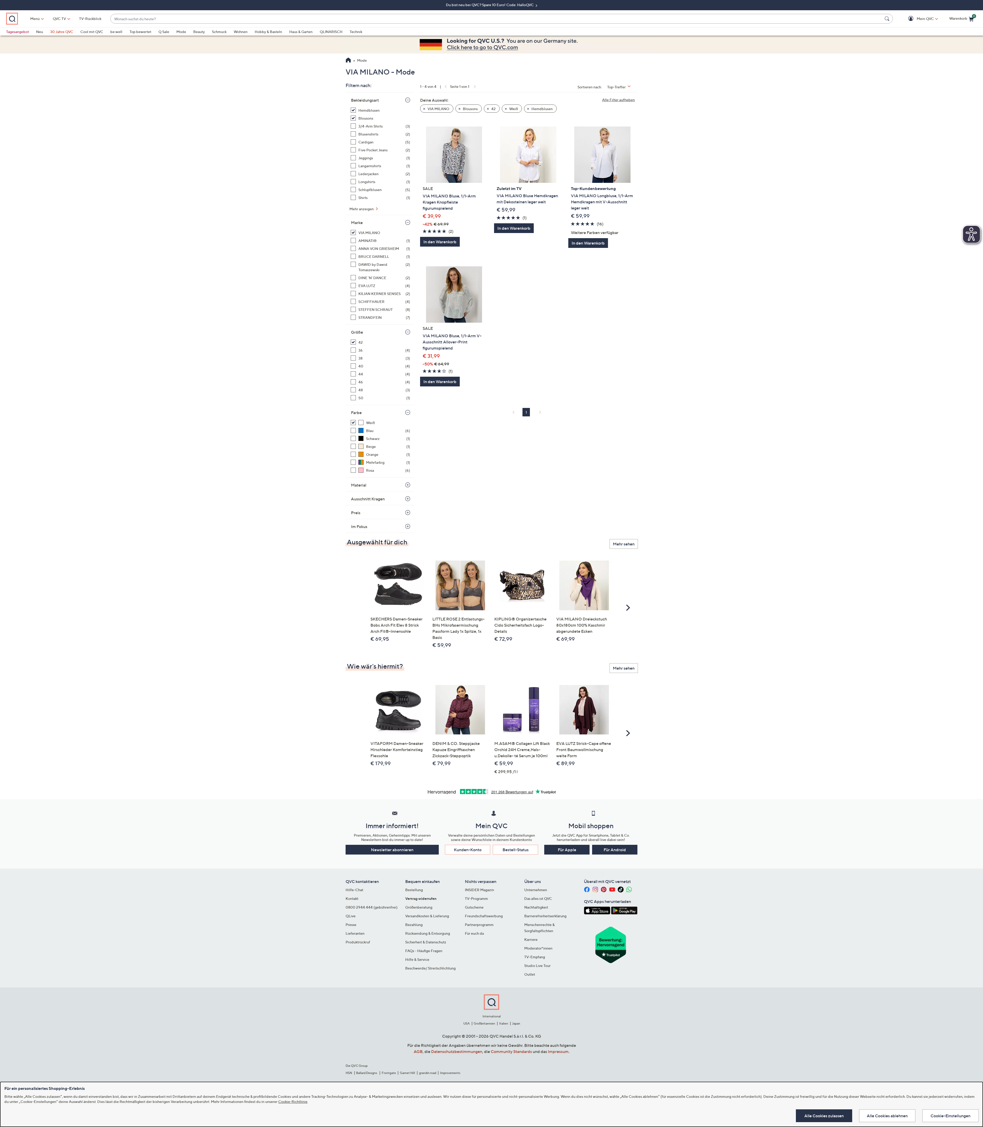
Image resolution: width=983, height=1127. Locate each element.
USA (466, 1023)
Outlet (529, 974)
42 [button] (493, 109)
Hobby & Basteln (268, 31)
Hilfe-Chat (354, 890)
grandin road (427, 1073)
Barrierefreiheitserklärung (545, 916)
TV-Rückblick (90, 18)
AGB (418, 1051)
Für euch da (474, 933)
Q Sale (163, 31)
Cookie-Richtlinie (292, 1101)
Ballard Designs (367, 1073)
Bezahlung (414, 924)
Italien (503, 1023)
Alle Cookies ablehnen (887, 1115)
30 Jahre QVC (61, 31)
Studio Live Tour (537, 965)
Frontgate (389, 1073)
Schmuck (219, 31)
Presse (351, 924)
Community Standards (511, 1051)
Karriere (531, 939)
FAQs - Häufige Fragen (423, 951)
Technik (356, 31)
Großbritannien (484, 1023)
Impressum (558, 1051)
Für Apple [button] (567, 849)
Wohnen (241, 31)
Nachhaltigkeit (536, 907)
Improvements (450, 1073)
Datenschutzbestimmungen (456, 1051)
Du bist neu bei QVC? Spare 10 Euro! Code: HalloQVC (490, 5)
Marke (357, 222)
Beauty (199, 31)
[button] (917, 19)
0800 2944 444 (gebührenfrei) (372, 907)
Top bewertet (140, 31)
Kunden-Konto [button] (468, 849)
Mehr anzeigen (362, 209)
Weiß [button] (513, 109)
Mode (181, 31)
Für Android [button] (615, 849)
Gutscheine (474, 907)
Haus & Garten (301, 31)
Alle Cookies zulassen (824, 1115)
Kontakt (352, 898)
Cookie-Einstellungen (950, 1115)
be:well (116, 31)
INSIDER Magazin (479, 890)
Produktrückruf (358, 942)
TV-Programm (476, 898)
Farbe (356, 412)
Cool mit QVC (91, 31)
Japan (516, 1023)
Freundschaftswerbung (484, 916)
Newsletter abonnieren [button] (392, 849)
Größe (357, 332)
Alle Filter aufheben (618, 100)
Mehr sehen (624, 543)
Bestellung (414, 890)
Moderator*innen (538, 948)
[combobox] (496, 19)
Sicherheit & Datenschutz (425, 942)
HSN (349, 1073)
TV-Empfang (534, 957)
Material (358, 485)
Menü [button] (35, 18)
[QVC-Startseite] (348, 61)
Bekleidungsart (365, 100)
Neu (39, 31)
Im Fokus (359, 526)
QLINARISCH (331, 31)
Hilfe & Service (417, 959)
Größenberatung (418, 907)
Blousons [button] (470, 109)
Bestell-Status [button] (516, 849)
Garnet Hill (407, 1073)
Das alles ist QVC (538, 898)
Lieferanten (355, 933)
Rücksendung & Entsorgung (427, 933)
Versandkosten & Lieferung (427, 916)
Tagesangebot (17, 31)
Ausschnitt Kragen (368, 498)
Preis (355, 512)
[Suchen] (888, 18)
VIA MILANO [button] (438, 109)
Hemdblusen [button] (542, 109)
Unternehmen (535, 890)
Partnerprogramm (479, 924)
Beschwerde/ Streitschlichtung (430, 968)
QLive (351, 916)
